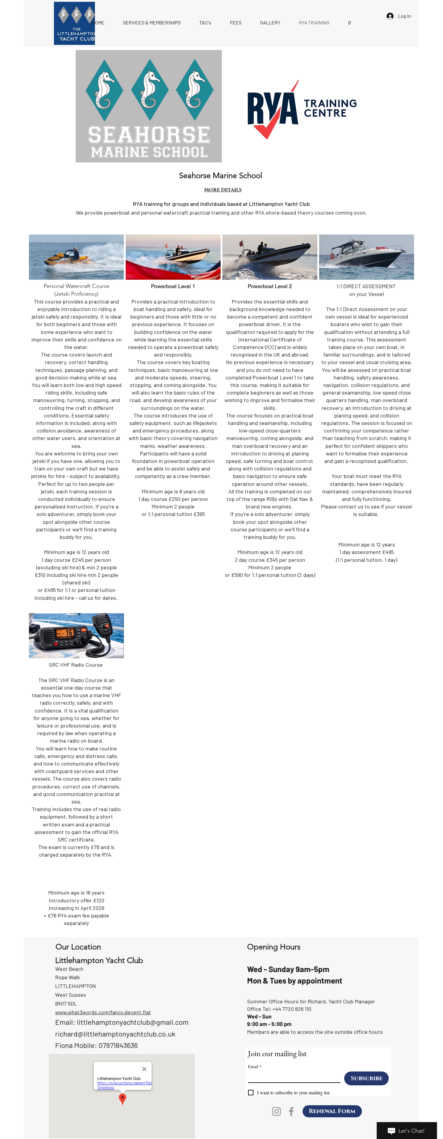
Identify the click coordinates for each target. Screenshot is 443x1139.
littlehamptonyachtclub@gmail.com (133, 1022)
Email (255, 1066)
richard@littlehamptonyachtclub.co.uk (115, 1033)
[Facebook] (291, 1111)
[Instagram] (276, 1111)
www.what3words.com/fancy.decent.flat (103, 1012)
